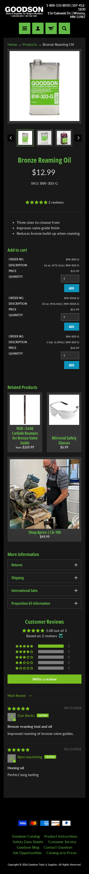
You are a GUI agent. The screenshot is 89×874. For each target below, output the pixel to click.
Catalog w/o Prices (61, 852)
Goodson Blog (28, 847)
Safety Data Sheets (28, 841)
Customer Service (62, 841)
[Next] (78, 138)
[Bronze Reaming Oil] (25, 137)
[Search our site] (64, 28)
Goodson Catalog (26, 836)
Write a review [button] (44, 679)
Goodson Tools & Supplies (42, 864)
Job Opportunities (27, 852)
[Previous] (11, 138)
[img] (18, 708)
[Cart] (51, 28)
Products (30, 44)
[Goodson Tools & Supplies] (24, 11)
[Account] (38, 28)
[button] (37, 202)
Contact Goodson (58, 847)
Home (12, 44)
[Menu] (24, 28)
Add (71, 288)
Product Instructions (60, 836)
